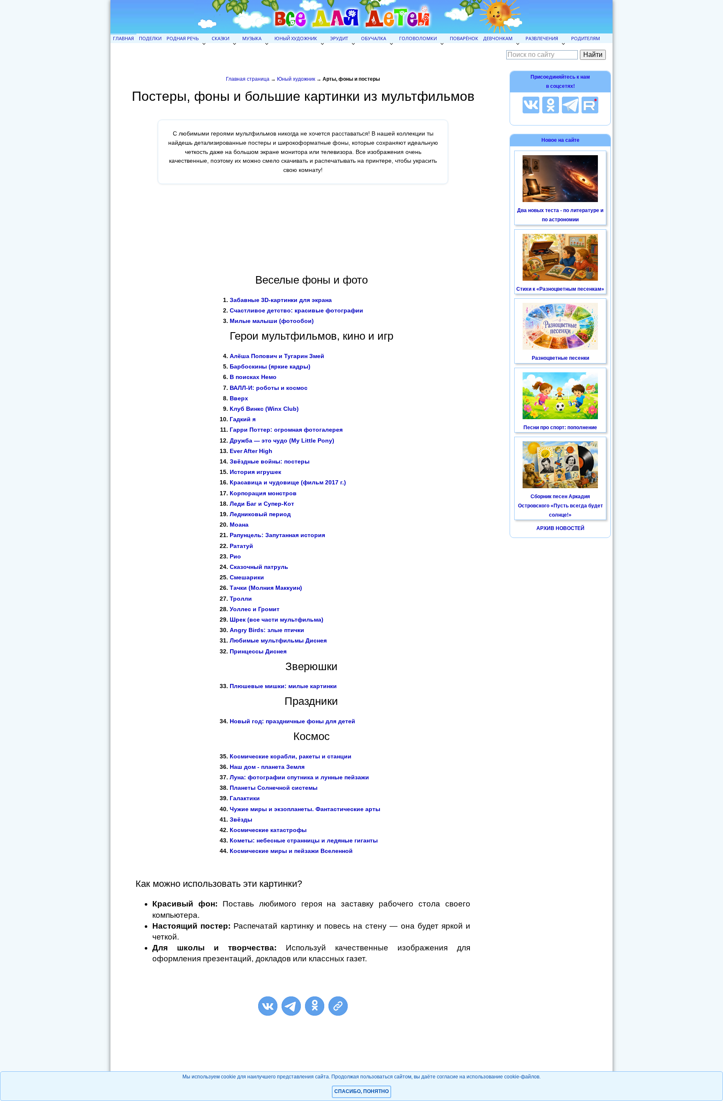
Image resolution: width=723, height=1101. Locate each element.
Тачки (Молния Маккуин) (266, 587)
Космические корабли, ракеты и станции (290, 756)
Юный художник (295, 38)
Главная (123, 38)
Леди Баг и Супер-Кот (262, 503)
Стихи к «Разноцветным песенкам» (560, 289)
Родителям (585, 38)
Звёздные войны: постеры (270, 461)
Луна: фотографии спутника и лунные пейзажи (299, 777)
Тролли (241, 598)
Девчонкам (498, 38)
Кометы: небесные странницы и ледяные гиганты (304, 840)
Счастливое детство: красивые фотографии (296, 310)
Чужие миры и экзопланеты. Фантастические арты (305, 809)
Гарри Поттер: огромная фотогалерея (286, 429)
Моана (239, 524)
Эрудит (339, 38)
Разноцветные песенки (560, 358)
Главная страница (247, 79)
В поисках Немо (253, 377)
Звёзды (241, 819)
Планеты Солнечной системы (274, 787)
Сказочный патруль (259, 566)
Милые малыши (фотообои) (272, 320)
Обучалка (373, 38)
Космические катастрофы (268, 830)
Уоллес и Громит (254, 609)
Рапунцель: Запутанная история (277, 535)
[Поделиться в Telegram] (291, 1006)
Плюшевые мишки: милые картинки (283, 686)
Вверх (239, 398)
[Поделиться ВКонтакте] (267, 1006)
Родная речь (183, 38)
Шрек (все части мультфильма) (276, 619)
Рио (235, 556)
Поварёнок (464, 38)
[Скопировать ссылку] (338, 1006)
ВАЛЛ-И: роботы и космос (269, 387)
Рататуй (241, 546)
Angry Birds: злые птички (267, 630)
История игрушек (255, 472)
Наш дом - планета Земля (267, 766)
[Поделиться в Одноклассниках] (314, 1006)
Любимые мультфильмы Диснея (278, 640)
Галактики (245, 798)
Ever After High (251, 451)
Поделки (150, 38)
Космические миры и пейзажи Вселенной (291, 851)
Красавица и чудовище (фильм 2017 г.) (288, 482)
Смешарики (247, 577)
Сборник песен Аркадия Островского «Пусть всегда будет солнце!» (560, 505)
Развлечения (542, 38)
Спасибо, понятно (361, 1091)
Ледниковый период (260, 514)
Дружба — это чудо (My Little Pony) (282, 440)
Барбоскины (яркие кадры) (270, 366)
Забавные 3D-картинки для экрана (281, 300)
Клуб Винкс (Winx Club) (264, 408)
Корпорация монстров (263, 493)
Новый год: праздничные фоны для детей (292, 721)
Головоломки (418, 38)
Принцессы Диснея (258, 651)
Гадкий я (243, 419)
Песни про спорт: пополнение (560, 427)
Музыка (252, 38)
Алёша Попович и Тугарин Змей (277, 356)
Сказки (220, 38)
